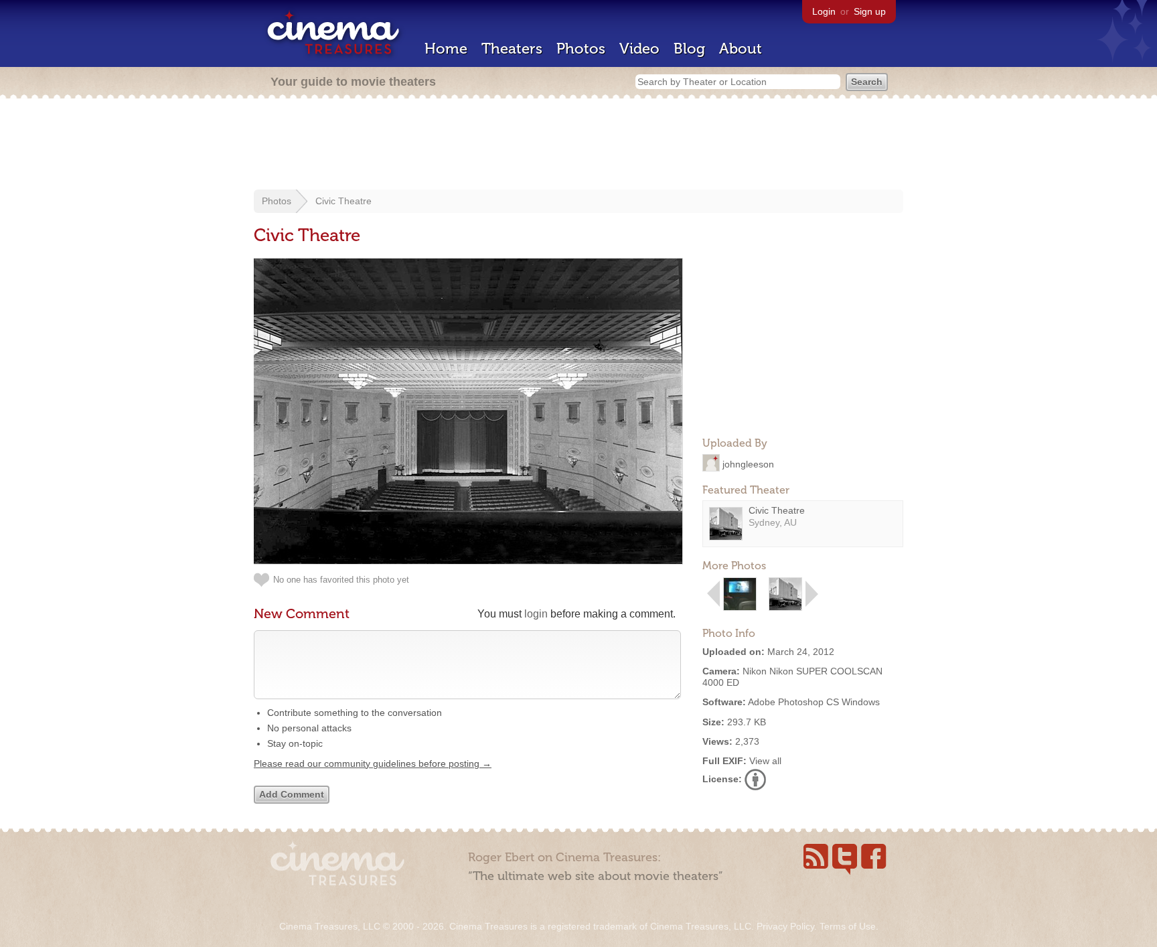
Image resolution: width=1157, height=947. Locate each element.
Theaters (511, 49)
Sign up (870, 11)
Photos (580, 49)
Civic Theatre (343, 201)
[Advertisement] (578, 145)
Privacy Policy (785, 926)
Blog (689, 49)
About (740, 49)
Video (639, 49)
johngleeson (748, 463)
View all (765, 760)
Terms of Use (848, 926)
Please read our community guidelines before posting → (372, 763)
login (536, 614)
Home (446, 49)
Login (824, 11)
